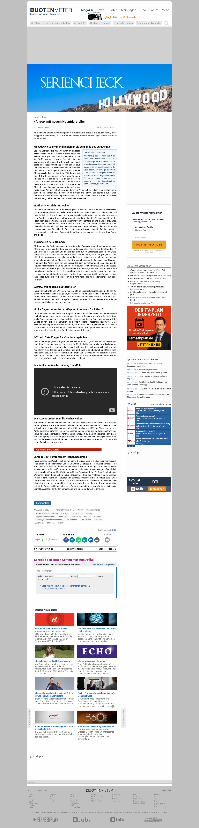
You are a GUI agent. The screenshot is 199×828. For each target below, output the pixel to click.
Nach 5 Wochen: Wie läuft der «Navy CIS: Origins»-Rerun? (147, 282)
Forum (153, 10)
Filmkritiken (63, 812)
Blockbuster (108, 812)
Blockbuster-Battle (139, 803)
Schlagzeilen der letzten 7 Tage (143, 303)
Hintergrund (54, 797)
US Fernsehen (73, 812)
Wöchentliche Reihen (98, 797)
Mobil (31, 801)
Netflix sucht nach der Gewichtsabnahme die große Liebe (149, 293)
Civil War (75, 513)
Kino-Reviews (116, 801)
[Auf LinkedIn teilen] (91, 540)
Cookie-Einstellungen (161, 807)
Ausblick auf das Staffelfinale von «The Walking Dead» (147, 383)
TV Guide (100, 812)
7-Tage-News (33, 803)
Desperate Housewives (44, 516)
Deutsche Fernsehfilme (151, 812)
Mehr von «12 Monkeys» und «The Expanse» (147, 377)
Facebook (32, 805)
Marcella (50, 523)
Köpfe (72, 805)
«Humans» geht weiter (142, 369)
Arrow (80, 510)
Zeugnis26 (80, 23)
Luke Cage (39, 523)
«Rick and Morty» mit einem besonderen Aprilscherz (144, 364)
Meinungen (128, 10)
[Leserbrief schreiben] (107, 540)
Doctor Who (76, 516)
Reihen (52, 799)
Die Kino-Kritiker (138, 799)
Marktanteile (95, 799)
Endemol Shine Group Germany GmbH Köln (150, 410)
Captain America (93, 510)
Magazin (87, 10)
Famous (97, 516)
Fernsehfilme (117, 812)
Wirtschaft (74, 801)
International (75, 803)
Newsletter (32, 799)
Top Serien (163, 812)
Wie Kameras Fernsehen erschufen (50, 23)
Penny (60, 523)
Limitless (98, 519)
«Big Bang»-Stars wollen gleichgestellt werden (149, 390)
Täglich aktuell (96, 801)
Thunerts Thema (123, 23)
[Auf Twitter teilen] (72, 540)
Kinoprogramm (138, 812)
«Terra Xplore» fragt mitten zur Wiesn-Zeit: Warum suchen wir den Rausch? (147, 271)
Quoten (112, 10)
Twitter (31, 807)
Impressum (157, 809)
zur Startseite (76, 548)
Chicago (64, 513)
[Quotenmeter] (51, 11)
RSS (30, 797)
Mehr (165, 10)
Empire (87, 516)
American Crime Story (65, 510)
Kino (143, 10)
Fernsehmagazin (53, 812)
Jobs (155, 799)
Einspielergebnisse (139, 801)
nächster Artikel (106, 548)
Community (87, 513)
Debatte (114, 797)
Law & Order (86, 519)
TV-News (73, 797)
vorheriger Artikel (44, 548)
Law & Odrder (71, 519)
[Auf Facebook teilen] (66, 540)
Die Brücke (62, 516)
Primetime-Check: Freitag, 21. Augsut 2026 (148, 278)
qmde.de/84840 (111, 530)
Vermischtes (75, 799)
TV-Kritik (115, 799)
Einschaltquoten (90, 812)
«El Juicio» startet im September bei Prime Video (150, 275)
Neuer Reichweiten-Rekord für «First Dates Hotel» (148, 298)
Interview (53, 801)
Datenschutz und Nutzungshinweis (159, 804)
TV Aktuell (43, 812)
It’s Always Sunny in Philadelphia (48, 519)
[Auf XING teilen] (84, 540)
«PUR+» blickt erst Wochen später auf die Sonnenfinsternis (147, 287)
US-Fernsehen (75, 807)
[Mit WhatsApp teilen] (78, 540)
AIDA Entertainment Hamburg (153, 441)
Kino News (35, 812)
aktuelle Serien (127, 812)
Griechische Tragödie (149, 23)
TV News (81, 812)
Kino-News (136, 797)
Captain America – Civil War (46, 513)
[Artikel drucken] (97, 540)
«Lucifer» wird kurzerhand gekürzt (147, 373)
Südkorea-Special (100, 23)
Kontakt (156, 801)
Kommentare (42, 502)
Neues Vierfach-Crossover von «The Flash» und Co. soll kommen (148, 395)
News (100, 10)
